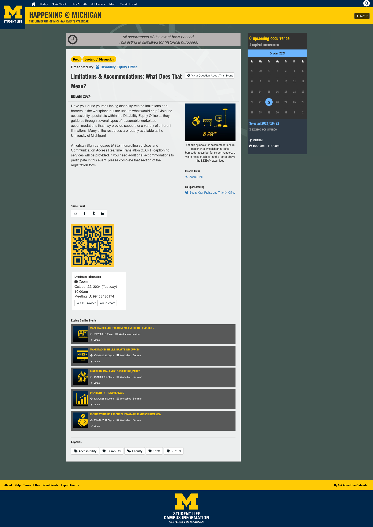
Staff (156, 451)
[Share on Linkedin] (102, 213)
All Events (98, 4)
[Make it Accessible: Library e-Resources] (83, 354)
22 (269, 102)
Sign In (364, 16)
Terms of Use (31, 485)
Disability (114, 451)
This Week (59, 4)
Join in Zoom (107, 303)
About (8, 485)
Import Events (70, 485)
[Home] (33, 4)
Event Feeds (50, 485)
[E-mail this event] (75, 213)
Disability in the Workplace (107, 393)
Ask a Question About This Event (212, 75)
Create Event (128, 4)
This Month (79, 4)
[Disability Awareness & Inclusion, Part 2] (83, 376)
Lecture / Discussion (99, 59)
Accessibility (87, 451)
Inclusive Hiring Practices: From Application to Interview (125, 414)
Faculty (136, 451)
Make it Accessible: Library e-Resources (115, 349)
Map (112, 4)
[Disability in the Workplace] (83, 398)
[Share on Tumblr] (93, 213)
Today (44, 4)
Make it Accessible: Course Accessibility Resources (122, 328)
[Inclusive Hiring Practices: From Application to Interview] (83, 419)
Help (18, 485)
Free (76, 59)
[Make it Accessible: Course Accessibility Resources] (83, 333)
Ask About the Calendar (353, 485)
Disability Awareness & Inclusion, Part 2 (115, 371)
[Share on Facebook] (84, 213)
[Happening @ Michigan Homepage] (12, 26)
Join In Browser (86, 303)
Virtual (176, 451)
